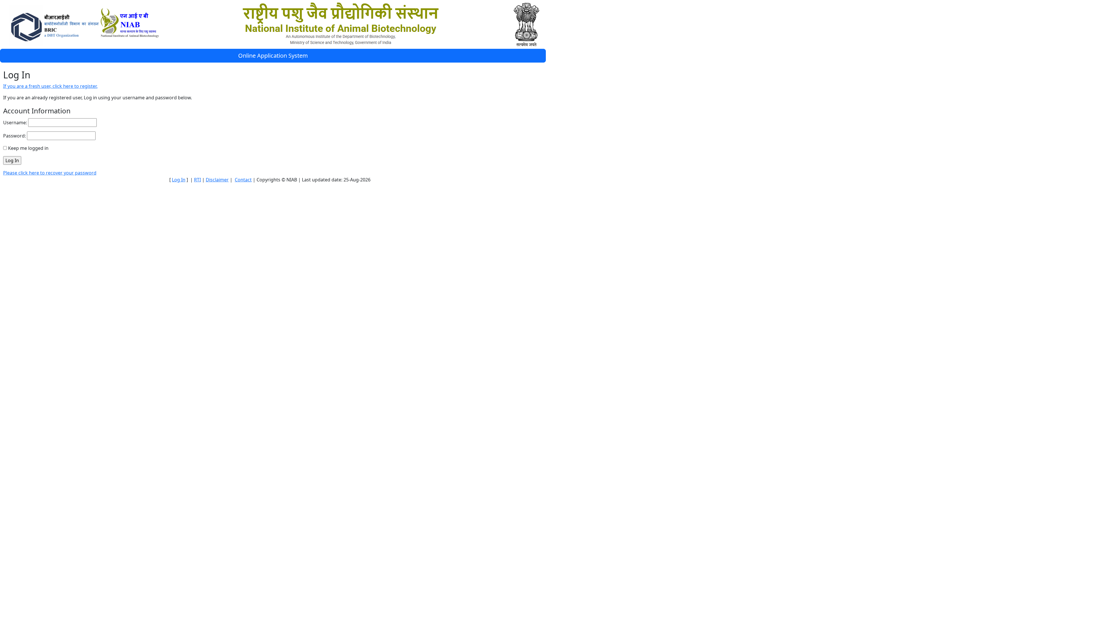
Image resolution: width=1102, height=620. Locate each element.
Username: (15, 122)
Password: (14, 136)
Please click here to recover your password (49, 173)
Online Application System (273, 55)
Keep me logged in (28, 148)
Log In (178, 180)
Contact (243, 180)
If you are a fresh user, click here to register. (50, 86)
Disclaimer (217, 180)
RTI (197, 180)
